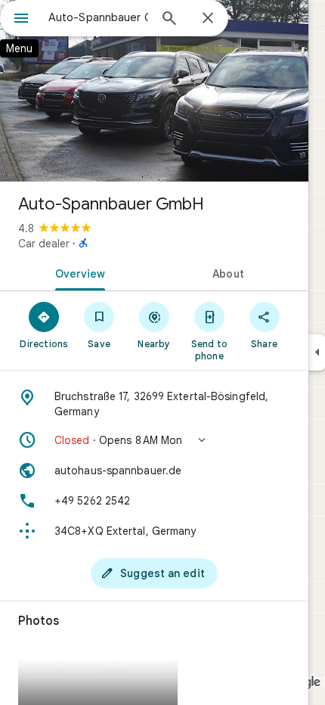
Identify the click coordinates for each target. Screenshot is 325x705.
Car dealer (44, 243)
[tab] (77, 272)
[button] (154, 440)
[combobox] (98, 17)
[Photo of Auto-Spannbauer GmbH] (154, 91)
